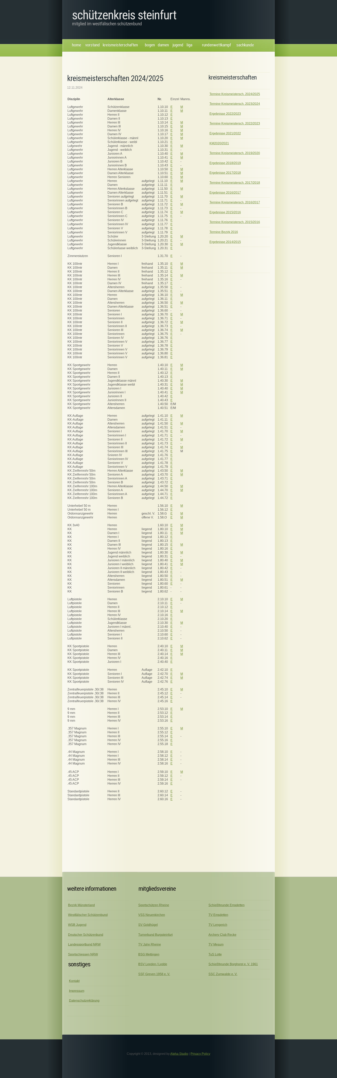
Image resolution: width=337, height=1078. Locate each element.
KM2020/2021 (219, 143)
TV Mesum (215, 944)
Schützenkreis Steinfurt (124, 15)
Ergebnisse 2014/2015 (225, 242)
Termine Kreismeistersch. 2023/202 (234, 103)
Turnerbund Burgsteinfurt (155, 934)
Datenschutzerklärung (84, 1000)
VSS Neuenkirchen (151, 914)
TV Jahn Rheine (149, 944)
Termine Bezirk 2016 (223, 232)
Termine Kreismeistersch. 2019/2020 (234, 153)
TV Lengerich (217, 924)
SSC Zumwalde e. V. (222, 974)
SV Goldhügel (148, 924)
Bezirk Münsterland (81, 905)
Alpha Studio (179, 1053)
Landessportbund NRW (84, 944)
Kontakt (74, 981)
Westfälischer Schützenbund (88, 914)
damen (163, 44)
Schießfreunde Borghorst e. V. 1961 (233, 964)
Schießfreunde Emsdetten (226, 905)
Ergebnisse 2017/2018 (225, 172)
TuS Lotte (215, 954)
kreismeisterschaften (120, 44)
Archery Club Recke (222, 934)
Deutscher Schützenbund (85, 934)
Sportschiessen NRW (83, 954)
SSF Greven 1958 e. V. (154, 974)
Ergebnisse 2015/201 (225, 212)
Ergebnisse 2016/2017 (225, 192)
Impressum (76, 990)
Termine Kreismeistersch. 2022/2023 (234, 123)
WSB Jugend (77, 924)
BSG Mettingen (148, 954)
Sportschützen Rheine (153, 905)
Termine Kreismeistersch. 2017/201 (234, 182)
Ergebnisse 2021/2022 (225, 133)
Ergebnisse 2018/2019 (225, 163)
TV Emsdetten (218, 914)
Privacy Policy (200, 1053)
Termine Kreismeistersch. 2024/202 (234, 94)
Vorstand (92, 44)
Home (76, 44)
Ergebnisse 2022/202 (225, 113)
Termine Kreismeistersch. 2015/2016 (234, 222)
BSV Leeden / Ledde (152, 964)
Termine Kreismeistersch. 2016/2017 (234, 202)
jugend (178, 44)
